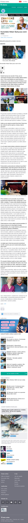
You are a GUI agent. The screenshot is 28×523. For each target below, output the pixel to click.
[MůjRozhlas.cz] (2, 44)
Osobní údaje (9, 519)
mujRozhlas (3, 318)
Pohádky (4, 325)
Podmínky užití (16, 519)
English (22, 519)
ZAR (5, 303)
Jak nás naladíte (18, 476)
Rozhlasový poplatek (20, 486)
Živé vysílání (4, 327)
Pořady (18, 15)
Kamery (25, 7)
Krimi (12, 322)
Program (14, 7)
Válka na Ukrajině (5, 476)
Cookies (3, 519)
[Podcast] (1, 73)
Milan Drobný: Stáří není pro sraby (16, 380)
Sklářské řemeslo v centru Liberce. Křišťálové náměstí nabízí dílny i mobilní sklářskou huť (16, 353)
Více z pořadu (5, 378)
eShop (2, 482)
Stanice (3, 480)
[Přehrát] (2, 68)
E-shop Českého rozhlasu (9, 407)
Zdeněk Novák (18, 292)
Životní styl (4, 15)
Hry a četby (4, 322)
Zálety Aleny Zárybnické (6, 37)
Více (23, 15)
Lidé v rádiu (17, 480)
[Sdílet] (3, 73)
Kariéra (16, 482)
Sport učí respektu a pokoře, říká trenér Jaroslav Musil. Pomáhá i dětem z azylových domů (16, 366)
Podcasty (3, 492)
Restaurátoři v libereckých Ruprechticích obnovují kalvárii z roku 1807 (17, 347)
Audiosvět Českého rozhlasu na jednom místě (11, 333)
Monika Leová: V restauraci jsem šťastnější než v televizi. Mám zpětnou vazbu (15, 387)
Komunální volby (5, 478)
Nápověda (17, 478)
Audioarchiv (20, 7)
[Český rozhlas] (5, 1)
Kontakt (16, 484)
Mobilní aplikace (5, 494)
